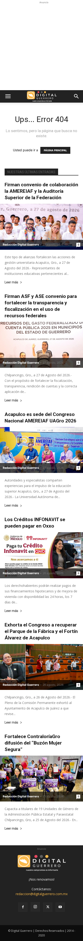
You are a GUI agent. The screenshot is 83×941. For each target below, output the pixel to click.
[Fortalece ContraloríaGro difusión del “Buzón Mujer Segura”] (41, 778)
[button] (7, 96)
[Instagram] (35, 906)
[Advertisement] (41, 46)
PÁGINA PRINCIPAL (55, 150)
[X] (47, 907)
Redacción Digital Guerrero (21, 244)
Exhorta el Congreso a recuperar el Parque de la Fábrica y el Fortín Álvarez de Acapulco (41, 631)
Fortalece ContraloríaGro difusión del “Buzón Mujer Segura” (33, 743)
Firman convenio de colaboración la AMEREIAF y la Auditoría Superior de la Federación (41, 191)
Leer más (11, 282)
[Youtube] (60, 907)
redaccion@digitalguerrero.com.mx (42, 894)
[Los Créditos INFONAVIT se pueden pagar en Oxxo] (41, 555)
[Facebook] (22, 907)
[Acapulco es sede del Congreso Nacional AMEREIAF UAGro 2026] (41, 450)
